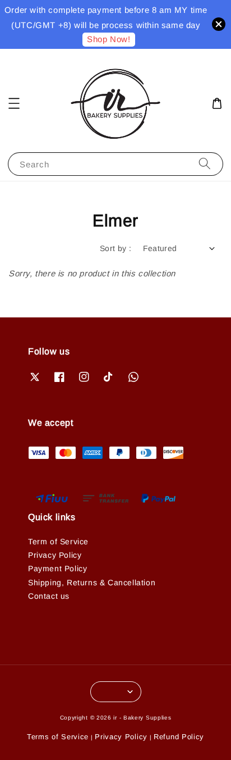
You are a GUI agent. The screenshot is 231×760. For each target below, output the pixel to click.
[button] (14, 103)
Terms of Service (58, 736)
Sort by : (116, 248)
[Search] (205, 164)
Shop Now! (108, 39)
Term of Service (58, 541)
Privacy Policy (54, 554)
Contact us (49, 595)
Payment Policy (57, 568)
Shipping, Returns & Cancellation (91, 582)
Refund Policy (179, 736)
